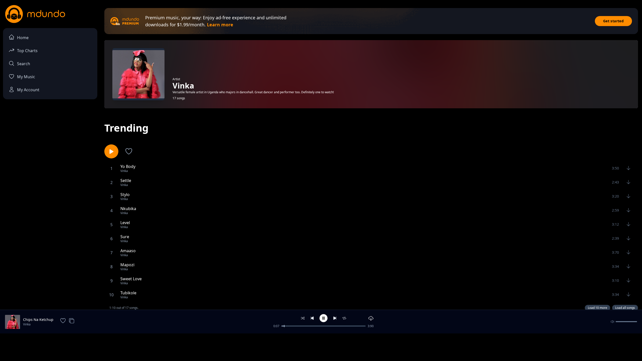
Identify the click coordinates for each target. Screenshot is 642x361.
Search (23, 63)
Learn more (220, 25)
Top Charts (27, 50)
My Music (26, 76)
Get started (613, 21)
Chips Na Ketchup (38, 319)
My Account (28, 90)
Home (23, 37)
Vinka (27, 324)
